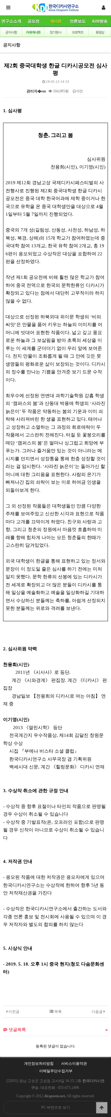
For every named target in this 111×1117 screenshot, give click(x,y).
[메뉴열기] (7, 7)
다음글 (98, 1011)
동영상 (100, 32)
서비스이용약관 (74, 1063)
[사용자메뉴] (103, 7)
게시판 (55, 21)
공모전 (33, 21)
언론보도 (78, 21)
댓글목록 (16, 1029)
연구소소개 (11, 21)
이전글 (13, 1011)
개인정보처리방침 (39, 1063)
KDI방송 (100, 21)
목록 (57, 1011)
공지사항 (11, 32)
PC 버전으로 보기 (55, 1107)
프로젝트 (77, 32)
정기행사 (55, 32)
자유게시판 (33, 32)
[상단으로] (102, 1108)
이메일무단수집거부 (55, 1071)
